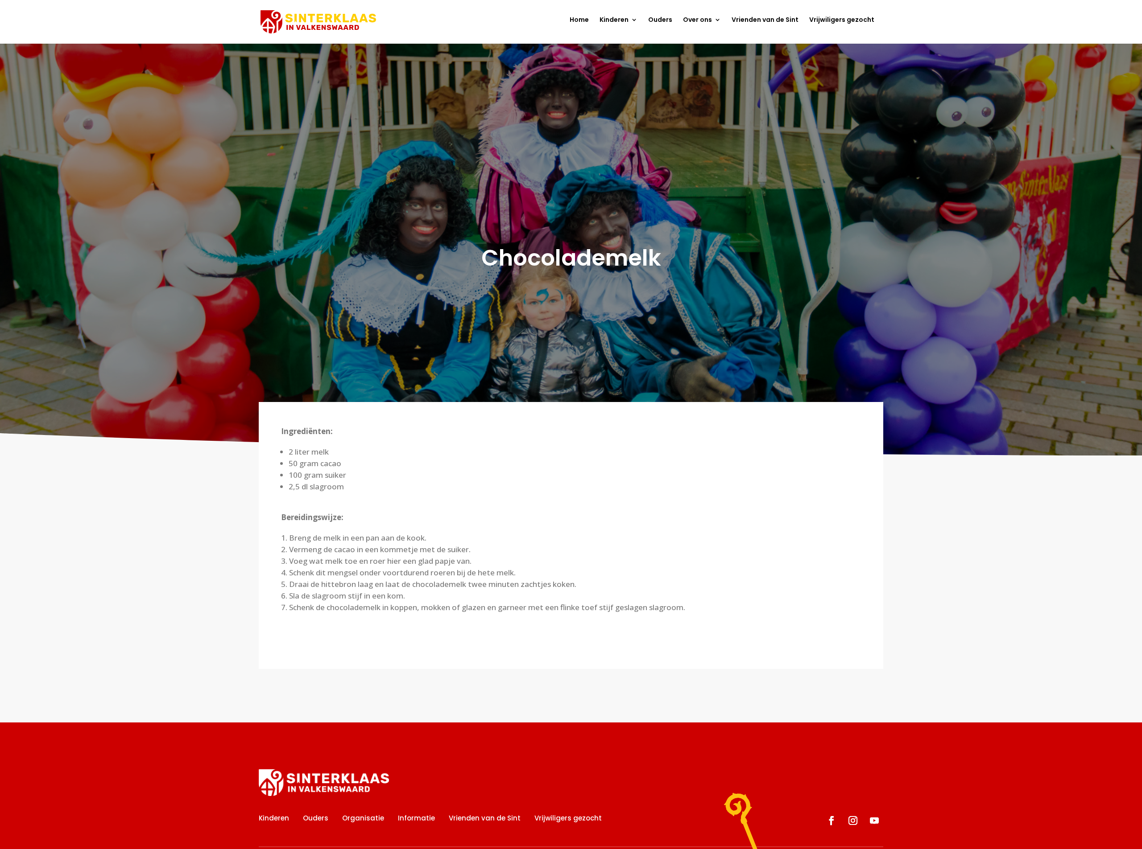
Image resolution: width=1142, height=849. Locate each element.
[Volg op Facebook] (831, 820)
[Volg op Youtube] (874, 820)
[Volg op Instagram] (853, 820)
